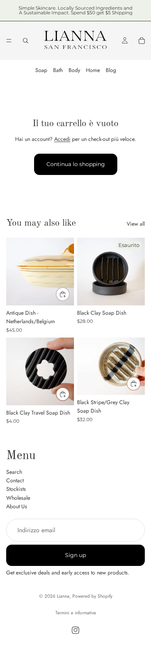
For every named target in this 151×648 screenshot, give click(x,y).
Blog (111, 70)
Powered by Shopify (92, 596)
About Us (16, 506)
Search (14, 472)
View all (136, 224)
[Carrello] (141, 40)
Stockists (16, 489)
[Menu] (9, 41)
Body (74, 70)
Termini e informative (75, 612)
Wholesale (18, 498)
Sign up (75, 555)
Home (93, 70)
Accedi (62, 139)
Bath (58, 70)
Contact (15, 480)
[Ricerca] (25, 40)
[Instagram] (75, 630)
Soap (41, 70)
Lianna (63, 596)
